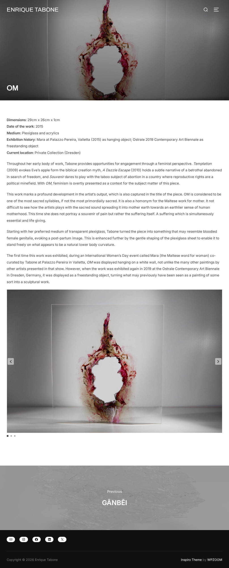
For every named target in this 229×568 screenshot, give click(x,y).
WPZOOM (214, 560)
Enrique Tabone (33, 9)
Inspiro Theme (191, 560)
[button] (218, 361)
